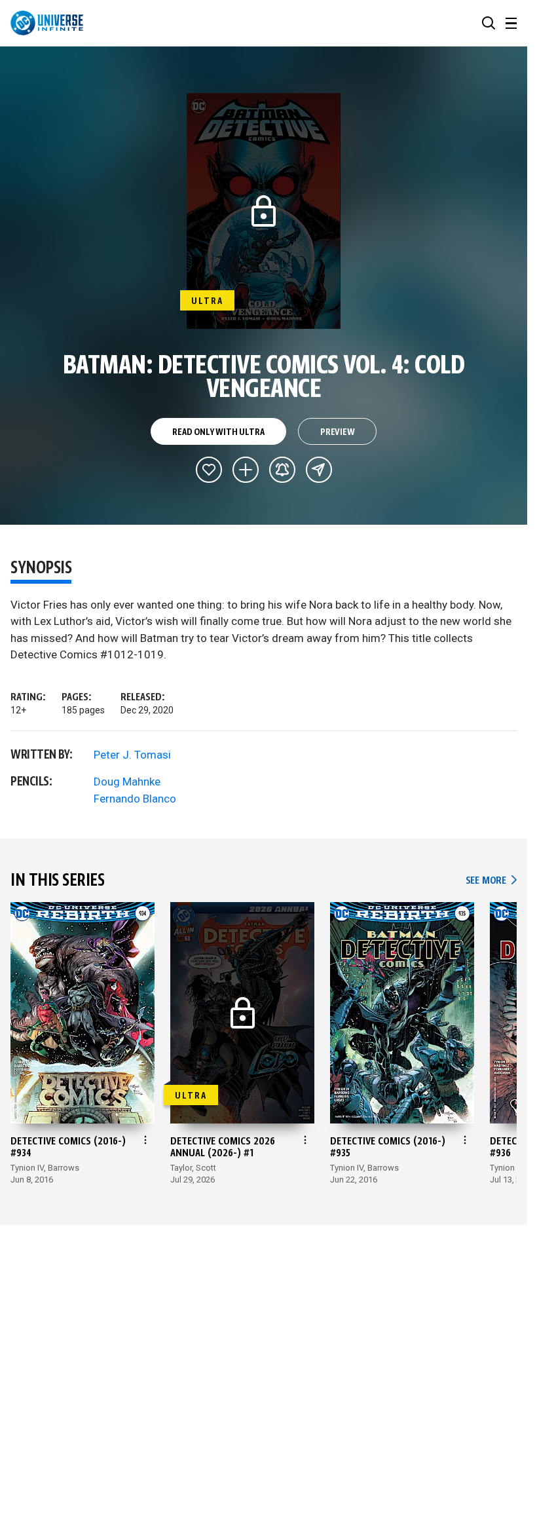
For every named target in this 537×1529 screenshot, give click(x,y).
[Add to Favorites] (209, 470)
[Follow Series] (282, 470)
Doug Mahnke (127, 781)
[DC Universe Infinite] (46, 23)
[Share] (319, 470)
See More (491, 881)
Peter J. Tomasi (132, 754)
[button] (488, 23)
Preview (337, 432)
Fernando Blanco (135, 798)
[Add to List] (245, 470)
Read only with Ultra (218, 432)
